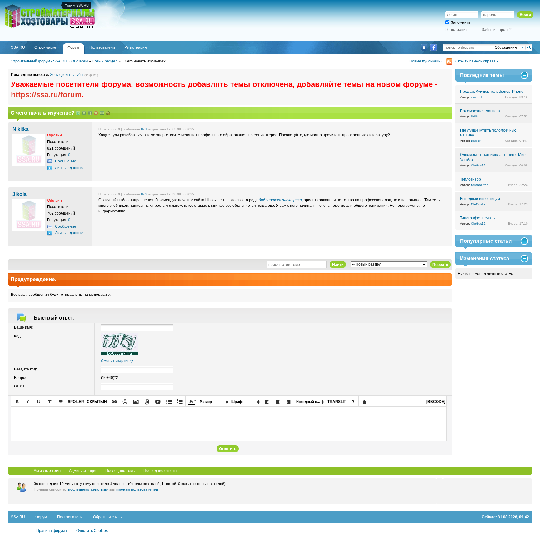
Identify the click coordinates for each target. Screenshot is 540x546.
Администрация (83, 471)
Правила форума (51, 531)
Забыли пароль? (497, 29)
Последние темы (120, 471)
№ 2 (144, 194)
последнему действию (88, 489)
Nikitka (20, 129)
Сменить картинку (117, 361)
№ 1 (144, 129)
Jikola (19, 194)
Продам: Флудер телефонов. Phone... (493, 91)
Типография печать (477, 218)
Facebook (433, 47)
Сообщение (65, 161)
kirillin (474, 116)
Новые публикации (426, 61)
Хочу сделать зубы (66, 74)
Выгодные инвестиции (480, 198)
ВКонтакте (424, 47)
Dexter (475, 140)
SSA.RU (30, 5)
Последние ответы (160, 471)
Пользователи (70, 517)
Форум (41, 517)
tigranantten (479, 184)
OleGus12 (478, 165)
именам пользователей (137, 489)
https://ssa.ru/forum (46, 94)
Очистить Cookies (92, 531)
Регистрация (456, 29)
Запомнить (460, 22)
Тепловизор (470, 179)
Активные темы (47, 471)
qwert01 (476, 97)
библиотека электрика (280, 200)
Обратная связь (107, 517)
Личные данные (69, 168)
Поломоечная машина (480, 111)
